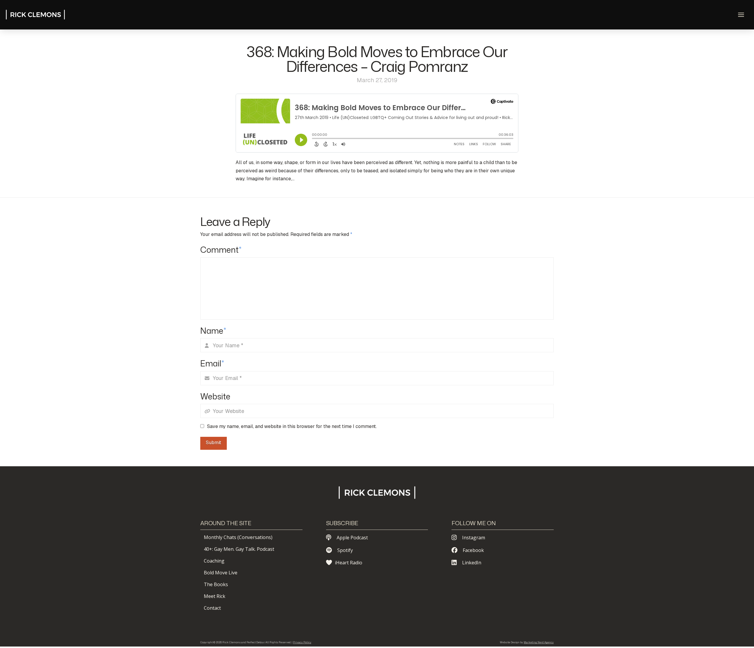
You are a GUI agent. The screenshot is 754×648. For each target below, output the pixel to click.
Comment (221, 249)
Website (215, 396)
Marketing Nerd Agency (539, 642)
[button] (741, 15)
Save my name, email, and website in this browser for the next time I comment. (292, 426)
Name (213, 330)
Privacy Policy (302, 642)
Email (212, 363)
